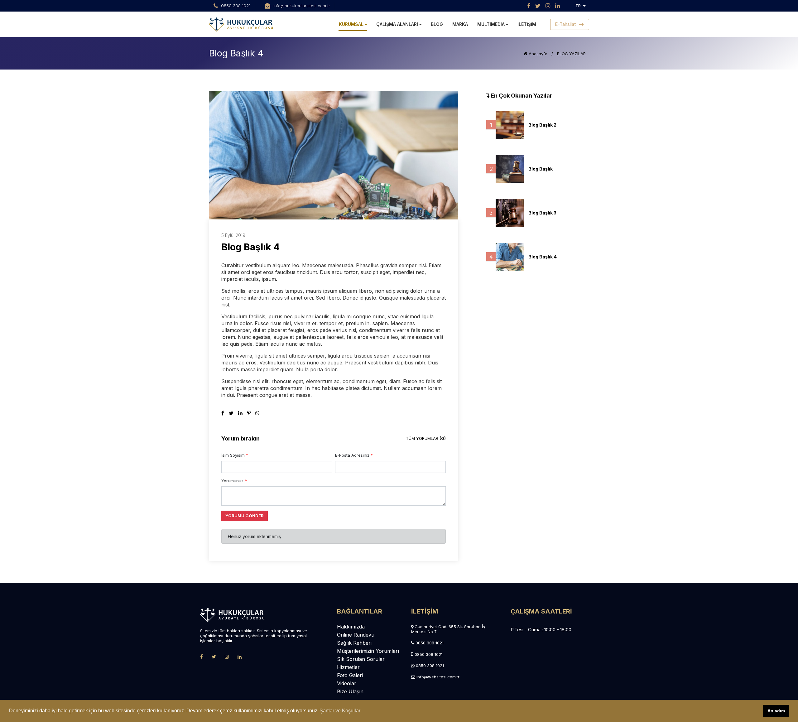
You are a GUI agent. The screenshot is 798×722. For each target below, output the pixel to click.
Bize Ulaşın (350, 691)
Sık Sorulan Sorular (361, 659)
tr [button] (578, 5)
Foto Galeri (350, 675)
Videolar (346, 683)
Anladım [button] (776, 710)
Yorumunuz (234, 480)
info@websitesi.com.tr (437, 676)
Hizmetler (348, 667)
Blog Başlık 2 (542, 125)
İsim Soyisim (234, 455)
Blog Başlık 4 (542, 256)
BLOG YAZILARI (572, 53)
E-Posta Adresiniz (354, 455)
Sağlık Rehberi (354, 642)
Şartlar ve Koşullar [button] (340, 710)
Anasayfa (537, 53)
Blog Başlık (540, 168)
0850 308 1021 (430, 642)
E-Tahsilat (565, 24)
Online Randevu (355, 634)
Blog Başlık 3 (542, 212)
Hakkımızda (351, 626)
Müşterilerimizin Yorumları (368, 650)
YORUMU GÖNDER (244, 515)
